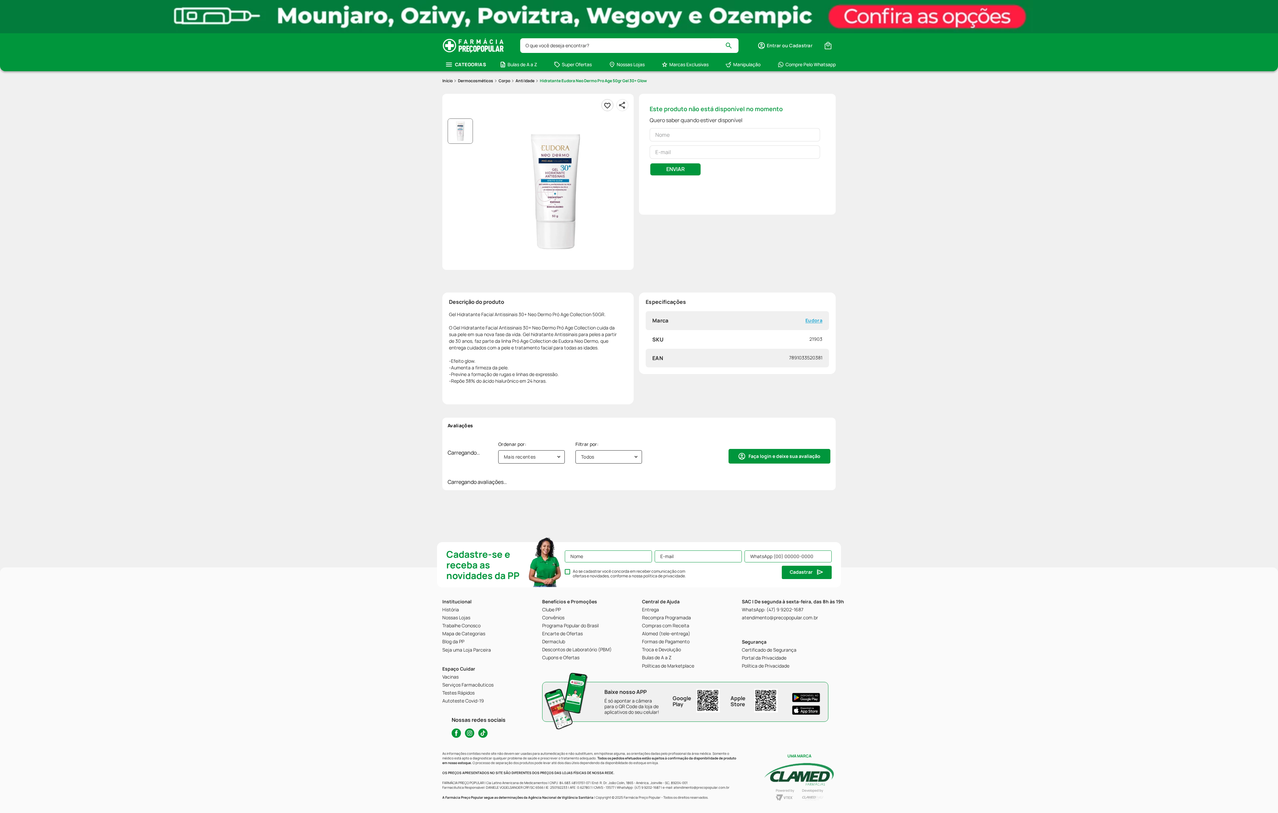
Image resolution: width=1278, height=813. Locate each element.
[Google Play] (806, 697)
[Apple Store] (806, 710)
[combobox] (629, 46)
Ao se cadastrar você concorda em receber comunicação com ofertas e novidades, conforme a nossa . (629, 573)
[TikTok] (483, 733)
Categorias (470, 64)
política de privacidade (664, 576)
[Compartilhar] (622, 105)
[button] (785, 45)
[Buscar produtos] (732, 45)
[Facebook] (456, 733)
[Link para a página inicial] (447, 81)
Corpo (504, 81)
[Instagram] (469, 733)
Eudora (813, 320)
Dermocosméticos (475, 81)
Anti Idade (525, 81)
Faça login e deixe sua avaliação (784, 456)
